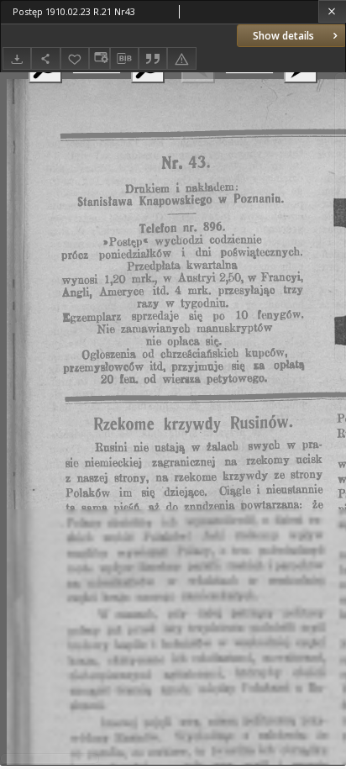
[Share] (45, 58)
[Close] (332, 11)
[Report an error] (181, 58)
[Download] (17, 58)
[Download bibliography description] (124, 59)
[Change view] (99, 58)
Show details (283, 36)
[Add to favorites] (74, 58)
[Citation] (153, 58)
